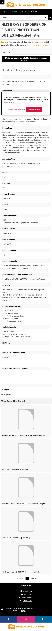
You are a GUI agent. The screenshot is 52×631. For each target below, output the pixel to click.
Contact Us (27, 591)
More (33, 12)
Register (14, 12)
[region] (26, 103)
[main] (26, 301)
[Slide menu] (2, 2)
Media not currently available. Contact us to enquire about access (26, 59)
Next (33, 578)
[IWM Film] (26, 4)
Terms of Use (27, 600)
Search (50, 17)
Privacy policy (17, 102)
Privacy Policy (27, 597)
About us (27, 594)
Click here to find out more (38, 45)
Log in (5, 12)
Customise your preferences (16, 109)
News (24, 12)
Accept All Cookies (34, 109)
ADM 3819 (6, 357)
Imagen (23, 611)
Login (6, 389)
